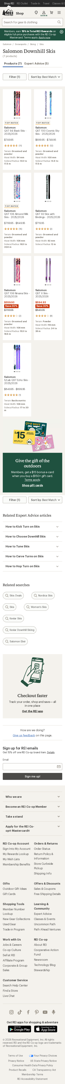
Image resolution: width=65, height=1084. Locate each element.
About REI (40, 944)
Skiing (33, 44)
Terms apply (32, 479)
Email (5, 759)
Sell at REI (9, 955)
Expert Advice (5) (36, 63)
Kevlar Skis (16, 618)
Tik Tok (20, 1012)
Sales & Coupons (45, 888)
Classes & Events (44, 919)
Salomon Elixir (18, 641)
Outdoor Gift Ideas (15, 888)
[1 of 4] (14, 118)
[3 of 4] (18, 118)
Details (51, 752)
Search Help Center (15, 985)
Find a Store (10, 990)
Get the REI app (32, 711)
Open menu (59, 12)
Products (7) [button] (13, 63)
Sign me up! (32, 776)
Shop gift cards (32, 485)
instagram (11, 1012)
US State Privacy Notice (43, 1060)
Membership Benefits (16, 864)
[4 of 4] (19, 118)
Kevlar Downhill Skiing (22, 629)
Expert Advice (43, 913)
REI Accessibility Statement (32, 1078)
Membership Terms (32, 1074)
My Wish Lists (11, 859)
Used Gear (9, 924)
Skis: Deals (16, 595)
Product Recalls (17, 1069)
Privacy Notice (16, 1060)
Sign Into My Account (17, 848)
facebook (28, 1012)
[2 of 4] (16, 118)
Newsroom (41, 959)
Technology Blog (45, 964)
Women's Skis (39, 606)
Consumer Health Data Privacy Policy (32, 1065)
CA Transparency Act (44, 1069)
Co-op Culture (12, 949)
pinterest (37, 1012)
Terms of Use (15, 1055)
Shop (20, 13)
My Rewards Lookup (16, 854)
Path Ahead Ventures (47, 929)
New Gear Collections (16, 919)
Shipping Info (43, 873)
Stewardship (42, 970)
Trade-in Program (13, 929)
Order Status (42, 848)
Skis (42, 44)
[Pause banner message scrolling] (61, 32)
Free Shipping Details (47, 894)
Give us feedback (24, 735)
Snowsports (20, 44)
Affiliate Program (13, 960)
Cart (51, 12)
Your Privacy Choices (45, 1055)
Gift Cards (9, 894)
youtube (45, 1012)
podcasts (54, 1012)
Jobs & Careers (12, 944)
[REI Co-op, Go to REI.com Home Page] (7, 12)
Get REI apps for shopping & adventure (32, 1022)
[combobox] (32, 22)
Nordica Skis (45, 595)
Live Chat (9, 995)
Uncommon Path (44, 924)
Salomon (7, 44)
